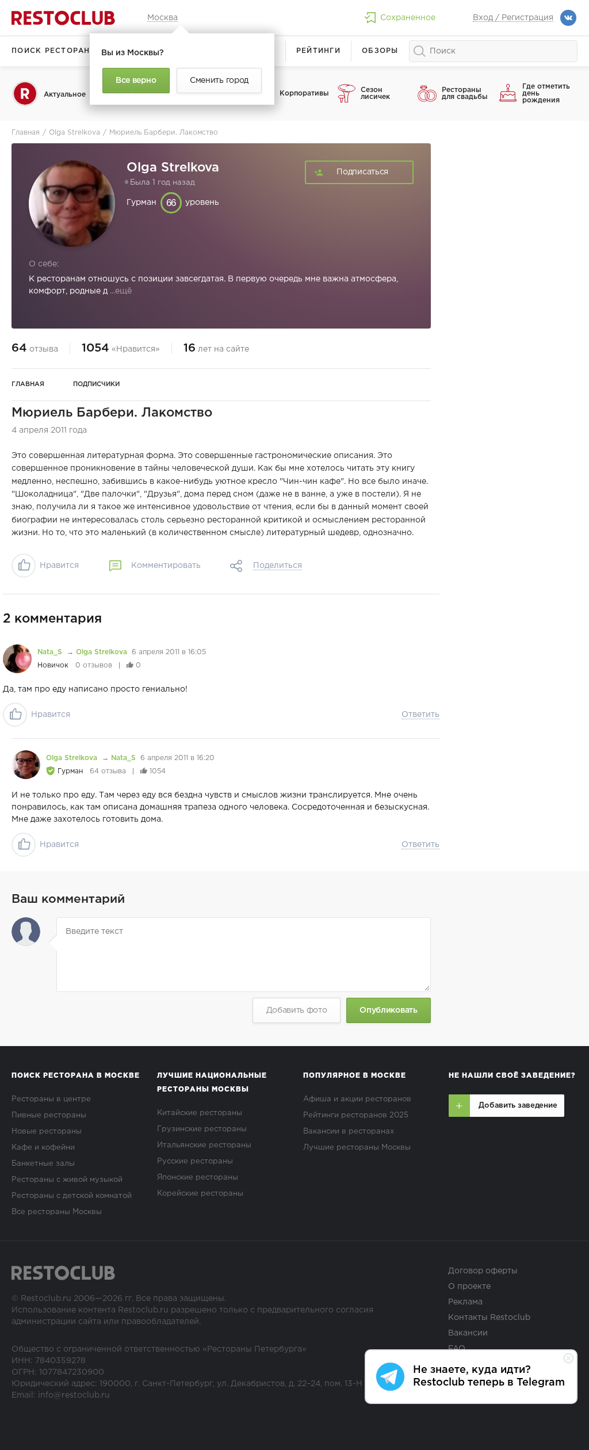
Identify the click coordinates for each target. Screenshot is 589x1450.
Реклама (465, 1302)
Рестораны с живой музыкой (67, 1180)
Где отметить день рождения (546, 93)
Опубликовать (388, 1010)
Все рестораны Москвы (57, 1212)
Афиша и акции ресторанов (357, 1099)
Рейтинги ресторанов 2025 (355, 1115)
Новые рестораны (47, 1131)
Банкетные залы (43, 1164)
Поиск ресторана (54, 51)
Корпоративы (304, 93)
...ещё (120, 291)
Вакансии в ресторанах (348, 1131)
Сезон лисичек (375, 93)
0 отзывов (93, 665)
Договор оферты (483, 1271)
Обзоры (380, 51)
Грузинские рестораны (202, 1129)
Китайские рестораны (199, 1113)
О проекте (469, 1286)
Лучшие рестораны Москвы (357, 1147)
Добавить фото (296, 1010)
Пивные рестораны (49, 1115)
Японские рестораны (197, 1177)
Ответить (420, 714)
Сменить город (219, 80)
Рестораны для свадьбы (465, 93)
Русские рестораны (195, 1161)
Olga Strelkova (101, 652)
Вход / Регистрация (513, 17)
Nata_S (50, 652)
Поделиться (277, 565)
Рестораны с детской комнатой (72, 1196)
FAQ (456, 1348)
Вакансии (468, 1333)
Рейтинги (318, 51)
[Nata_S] (17, 658)
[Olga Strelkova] (26, 764)
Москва (162, 17)
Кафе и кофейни (43, 1147)
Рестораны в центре (51, 1099)
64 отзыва (108, 771)
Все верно (136, 80)
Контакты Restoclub (489, 1317)
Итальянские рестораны (204, 1145)
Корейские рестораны (200, 1193)
